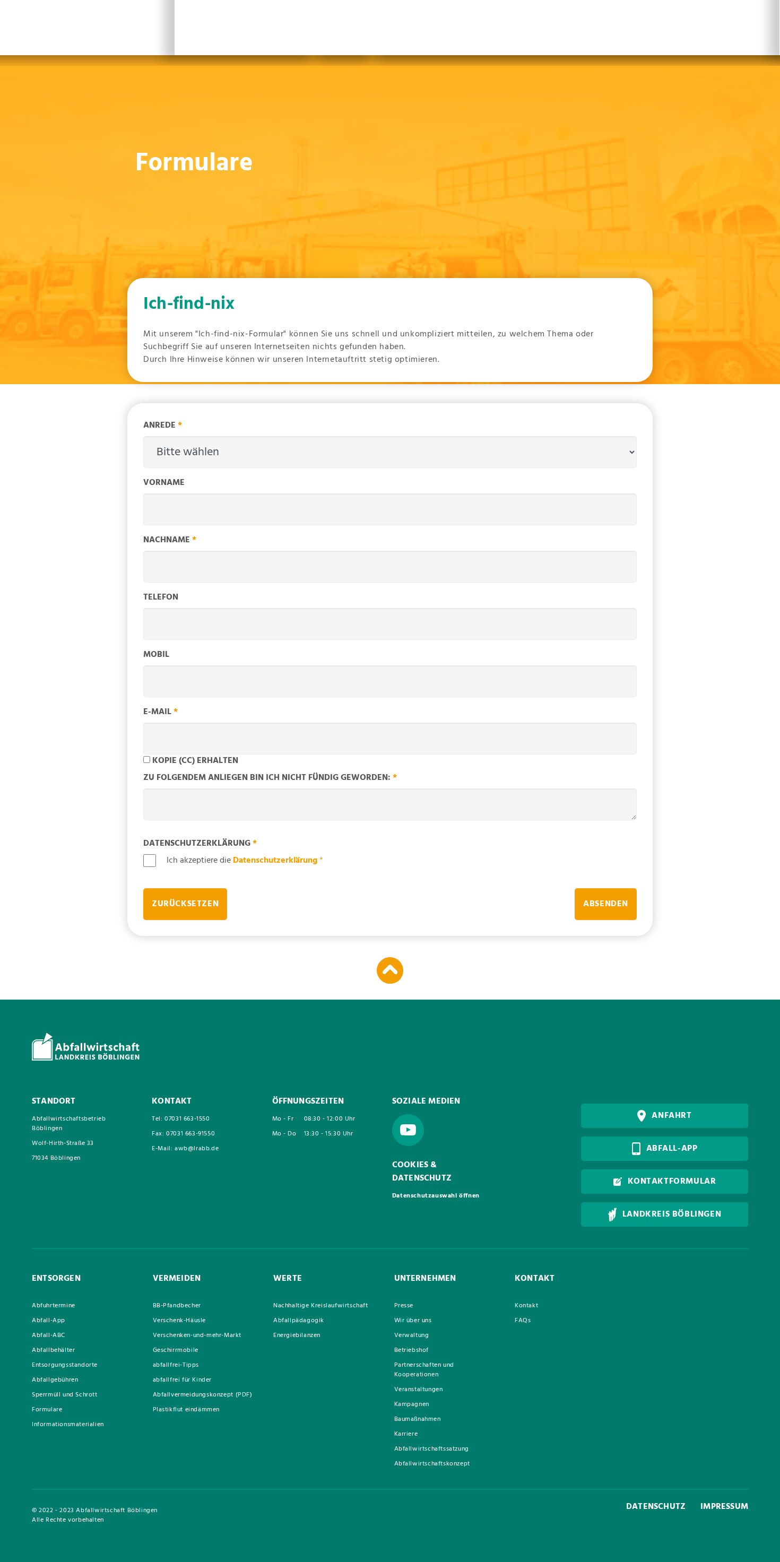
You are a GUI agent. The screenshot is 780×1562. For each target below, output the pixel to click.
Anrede (162, 425)
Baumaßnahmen (417, 1419)
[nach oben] (390, 970)
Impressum (724, 1507)
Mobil (156, 654)
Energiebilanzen (296, 1335)
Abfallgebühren (55, 1380)
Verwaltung (411, 1335)
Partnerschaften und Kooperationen (424, 1370)
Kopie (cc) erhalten (195, 760)
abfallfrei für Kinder (182, 1380)
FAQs (523, 1320)
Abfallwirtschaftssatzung (431, 1449)
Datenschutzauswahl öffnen (436, 1196)
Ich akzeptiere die (245, 860)
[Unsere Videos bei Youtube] (408, 1130)
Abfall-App (48, 1320)
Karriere (406, 1434)
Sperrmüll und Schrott (65, 1395)
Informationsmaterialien (68, 1424)
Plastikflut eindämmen (186, 1409)
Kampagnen (411, 1404)
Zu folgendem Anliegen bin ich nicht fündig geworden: (270, 777)
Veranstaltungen (418, 1389)
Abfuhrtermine (53, 1305)
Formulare (47, 1409)
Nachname (169, 540)
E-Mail (160, 712)
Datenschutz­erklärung (200, 843)
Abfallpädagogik (298, 1320)
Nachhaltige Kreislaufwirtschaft (320, 1305)
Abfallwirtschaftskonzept (432, 1464)
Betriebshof (411, 1350)
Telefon (160, 597)
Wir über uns (413, 1320)
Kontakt (526, 1305)
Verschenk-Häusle (179, 1320)
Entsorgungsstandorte (65, 1365)
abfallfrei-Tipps (176, 1365)
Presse (404, 1305)
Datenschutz (656, 1507)
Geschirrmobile (175, 1350)
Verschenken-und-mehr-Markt (197, 1335)
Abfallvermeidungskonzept (203, 1395)
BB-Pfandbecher (177, 1305)
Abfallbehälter (53, 1350)
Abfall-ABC (48, 1335)
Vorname (164, 482)
